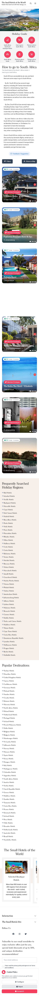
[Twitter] (25, 933)
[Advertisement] (19, 301)
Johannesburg (10, 240)
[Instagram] (19, 933)
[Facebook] (13, 933)
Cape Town (9, 199)
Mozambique (9, 280)
